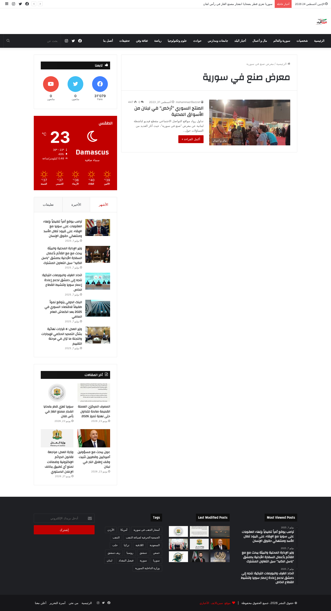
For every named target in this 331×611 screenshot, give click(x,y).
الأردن (110, 529)
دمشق (143, 552)
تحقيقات (124, 40)
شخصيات (302, 40)
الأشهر (103, 204)
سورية (143, 560)
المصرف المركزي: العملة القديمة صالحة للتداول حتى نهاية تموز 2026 (94, 411)
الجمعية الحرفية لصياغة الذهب (143, 537)
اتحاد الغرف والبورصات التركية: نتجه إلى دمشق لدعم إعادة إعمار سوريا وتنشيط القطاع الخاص (62, 282)
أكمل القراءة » (191, 139)
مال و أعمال (259, 40)
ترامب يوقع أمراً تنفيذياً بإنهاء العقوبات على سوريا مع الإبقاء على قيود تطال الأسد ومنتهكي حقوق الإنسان (62, 229)
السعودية (155, 545)
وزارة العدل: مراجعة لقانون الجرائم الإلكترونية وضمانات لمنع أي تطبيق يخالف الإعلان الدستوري (59, 461)
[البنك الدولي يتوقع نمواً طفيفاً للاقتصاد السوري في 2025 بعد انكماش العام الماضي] (97, 308)
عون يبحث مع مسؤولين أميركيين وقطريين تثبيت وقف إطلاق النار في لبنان (226, 4)
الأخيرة (76, 204)
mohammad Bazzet (188, 102)
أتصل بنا (108, 40)
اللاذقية (139, 545)
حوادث (197, 40)
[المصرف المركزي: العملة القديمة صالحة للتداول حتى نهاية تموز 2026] (93, 392)
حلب (115, 545)
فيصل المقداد (126, 560)
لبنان (109, 560)
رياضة (157, 40)
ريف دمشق (114, 552)
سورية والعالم (281, 40)
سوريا (156, 560)
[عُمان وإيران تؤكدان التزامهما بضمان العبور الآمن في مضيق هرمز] (220, 531)
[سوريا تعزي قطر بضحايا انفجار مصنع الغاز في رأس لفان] (57, 392)
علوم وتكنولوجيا (177, 40)
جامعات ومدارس (218, 40)
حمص (156, 552)
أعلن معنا (40, 603)
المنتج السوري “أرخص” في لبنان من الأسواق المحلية (169, 111)
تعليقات (48, 204)
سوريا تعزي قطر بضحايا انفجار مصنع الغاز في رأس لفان (58, 411)
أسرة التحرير (58, 603)
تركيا (126, 545)
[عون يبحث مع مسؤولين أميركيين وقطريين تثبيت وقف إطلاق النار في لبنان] (93, 438)
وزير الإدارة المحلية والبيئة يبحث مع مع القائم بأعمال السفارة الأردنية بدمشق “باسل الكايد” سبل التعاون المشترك (61, 255)
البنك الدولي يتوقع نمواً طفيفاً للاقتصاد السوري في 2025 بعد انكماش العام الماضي (63, 309)
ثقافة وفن (142, 40)
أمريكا (123, 529)
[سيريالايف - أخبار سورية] (321, 21)
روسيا (130, 552)
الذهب (116, 537)
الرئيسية (319, 40)
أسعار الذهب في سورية (147, 529)
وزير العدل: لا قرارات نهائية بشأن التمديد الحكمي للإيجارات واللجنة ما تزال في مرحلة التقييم (61, 336)
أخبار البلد (240, 40)
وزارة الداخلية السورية (147, 568)
